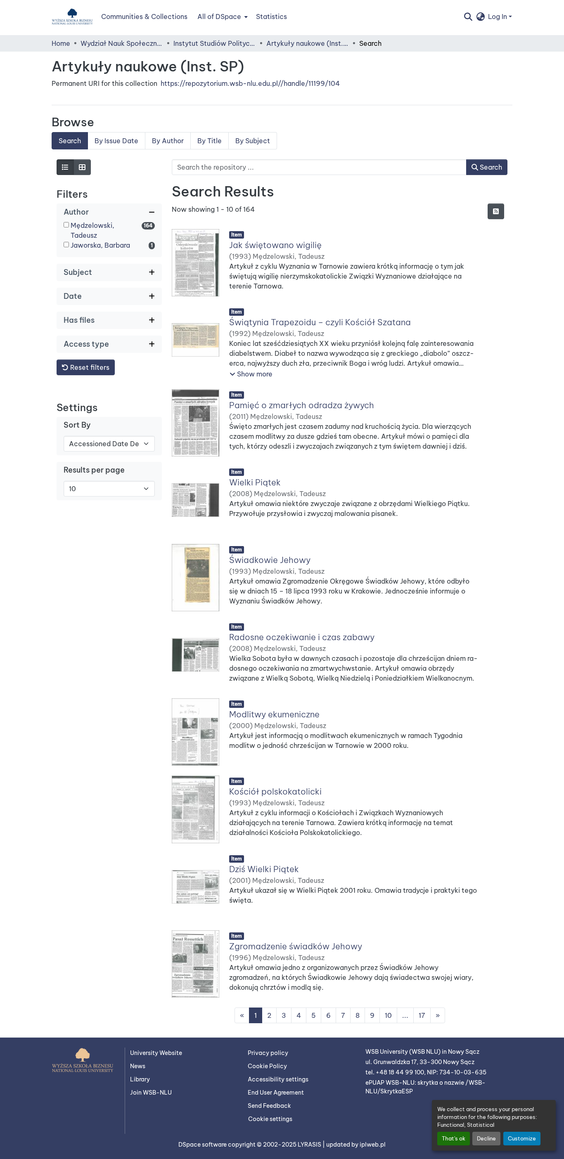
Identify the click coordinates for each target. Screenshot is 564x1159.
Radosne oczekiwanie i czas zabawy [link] (301, 637)
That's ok (453, 1138)
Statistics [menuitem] (271, 16)
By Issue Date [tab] (116, 141)
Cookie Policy (267, 1066)
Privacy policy (268, 1053)
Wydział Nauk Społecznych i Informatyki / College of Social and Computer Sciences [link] (122, 43)
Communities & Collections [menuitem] (144, 16)
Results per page (94, 470)
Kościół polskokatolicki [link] (275, 792)
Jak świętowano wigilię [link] (275, 245)
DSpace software (203, 1144)
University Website (156, 1053)
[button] (72, 16)
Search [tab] (70, 141)
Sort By (77, 425)
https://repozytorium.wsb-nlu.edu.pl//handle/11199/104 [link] (250, 83)
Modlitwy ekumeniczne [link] (274, 715)
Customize (522, 1138)
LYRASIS (310, 1144)
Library (140, 1079)
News (137, 1066)
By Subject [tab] (252, 141)
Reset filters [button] (89, 367)
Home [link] (61, 43)
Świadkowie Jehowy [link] (269, 560)
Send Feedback (269, 1105)
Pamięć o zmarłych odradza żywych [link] (301, 405)
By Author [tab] (168, 141)
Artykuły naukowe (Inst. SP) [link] (307, 43)
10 (388, 1016)
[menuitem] (222, 16)
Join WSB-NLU (151, 1092)
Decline (486, 1138)
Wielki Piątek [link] (255, 483)
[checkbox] (66, 224)
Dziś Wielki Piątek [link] (264, 869)
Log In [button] (498, 16)
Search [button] (490, 167)
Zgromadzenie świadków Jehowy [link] (295, 946)
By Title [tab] (209, 141)
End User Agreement (276, 1092)
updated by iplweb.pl (356, 1144)
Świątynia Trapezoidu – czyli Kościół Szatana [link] (320, 322)
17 (422, 1016)
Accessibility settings (278, 1079)
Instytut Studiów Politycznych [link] (214, 43)
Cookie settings (270, 1119)
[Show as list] (65, 167)
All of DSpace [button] (219, 16)
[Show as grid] (82, 167)
